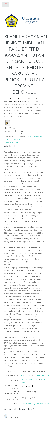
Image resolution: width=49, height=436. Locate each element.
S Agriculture (26, 375)
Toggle (5, 5)
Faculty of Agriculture (30, 379)
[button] (5, 416)
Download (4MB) (12, 142)
